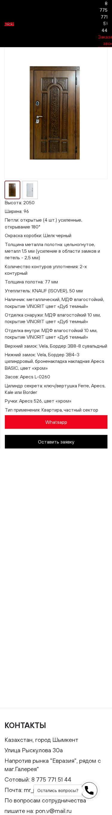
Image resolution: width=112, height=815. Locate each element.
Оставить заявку (56, 441)
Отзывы (67, 23)
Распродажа (38, 23)
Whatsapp (56, 422)
